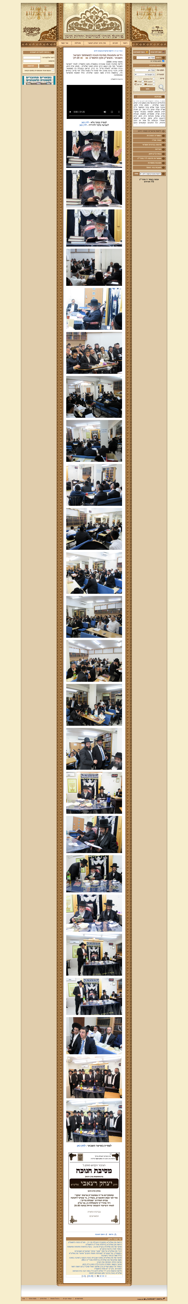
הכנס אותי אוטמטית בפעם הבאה (38, 71)
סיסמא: (51, 61)
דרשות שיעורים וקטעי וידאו (149, 131)
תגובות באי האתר (153, 167)
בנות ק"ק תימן (155, 154)
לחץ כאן (81, 1145)
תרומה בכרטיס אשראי (151, 145)
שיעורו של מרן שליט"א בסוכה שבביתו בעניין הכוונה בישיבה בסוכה (95, 1258)
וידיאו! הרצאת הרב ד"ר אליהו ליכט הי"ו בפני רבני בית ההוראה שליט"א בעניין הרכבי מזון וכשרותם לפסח (97, 1272)
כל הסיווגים (147, 79)
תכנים (115, 43)
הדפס (111, 1234)
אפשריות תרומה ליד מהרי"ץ (149, 158)
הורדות (158, 149)
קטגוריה (160, 74)
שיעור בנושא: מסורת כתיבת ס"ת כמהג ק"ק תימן (102, 1264)
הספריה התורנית (154, 135)
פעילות (78, 43)
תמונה (149, 82)
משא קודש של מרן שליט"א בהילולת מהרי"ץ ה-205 (102, 1260)
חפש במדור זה (156, 61)
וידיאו (139, 84)
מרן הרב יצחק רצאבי (97, 43)
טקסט (149, 84)
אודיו (139, 82)
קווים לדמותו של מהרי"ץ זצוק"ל (151, 123)
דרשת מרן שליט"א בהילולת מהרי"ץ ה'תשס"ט (104, 1244)
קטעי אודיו (156, 140)
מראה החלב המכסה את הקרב (109, 1262)
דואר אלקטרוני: (48, 57)
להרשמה (30, 66)
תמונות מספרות (154, 163)
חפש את (160, 70)
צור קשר (64, 43)
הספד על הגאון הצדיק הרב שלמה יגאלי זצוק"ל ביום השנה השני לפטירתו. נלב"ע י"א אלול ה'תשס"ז (96, 1267)
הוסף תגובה (100, 1234)
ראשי (125, 43)
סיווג (162, 78)
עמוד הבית (118, 51)
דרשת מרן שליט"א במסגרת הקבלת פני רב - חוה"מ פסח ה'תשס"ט (95, 1242)
